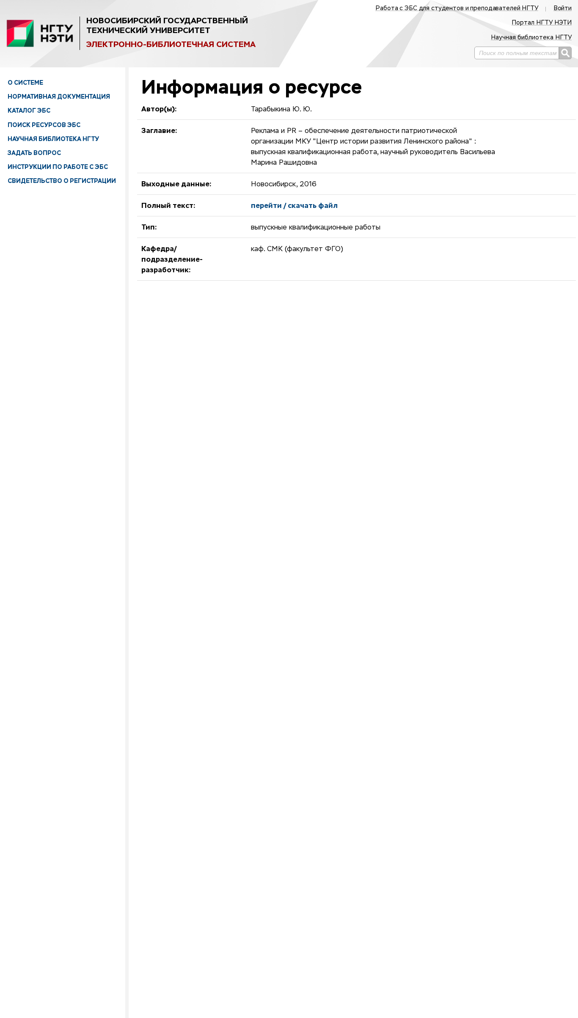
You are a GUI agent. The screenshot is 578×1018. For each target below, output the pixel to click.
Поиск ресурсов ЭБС (44, 125)
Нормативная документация (59, 96)
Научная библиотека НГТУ (53, 139)
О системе (25, 82)
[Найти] (565, 53)
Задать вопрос (34, 153)
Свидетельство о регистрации (62, 181)
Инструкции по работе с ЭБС (58, 167)
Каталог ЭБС (29, 110)
